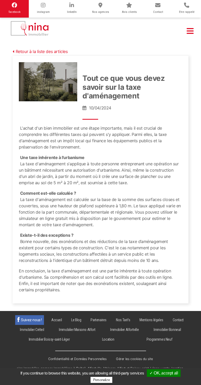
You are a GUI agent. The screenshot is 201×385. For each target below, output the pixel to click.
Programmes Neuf (159, 339)
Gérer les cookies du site (134, 359)
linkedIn (72, 12)
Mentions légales (151, 320)
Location (108, 339)
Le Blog (76, 320)
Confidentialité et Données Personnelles (77, 359)
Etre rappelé (186, 12)
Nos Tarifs (123, 320)
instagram (43, 12)
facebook (14, 12)
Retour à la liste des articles (42, 51)
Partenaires (99, 320)
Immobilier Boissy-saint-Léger (49, 339)
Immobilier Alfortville (124, 330)
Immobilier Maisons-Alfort (77, 330)
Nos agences (100, 12)
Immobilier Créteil (32, 330)
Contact (158, 12)
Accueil (56, 320)
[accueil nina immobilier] (30, 27)
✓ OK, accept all (163, 373)
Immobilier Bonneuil (167, 330)
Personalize (101, 380)
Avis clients (129, 12)
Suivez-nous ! (31, 320)
